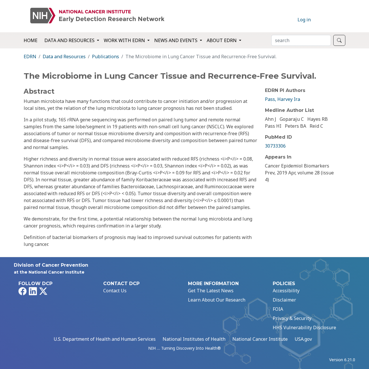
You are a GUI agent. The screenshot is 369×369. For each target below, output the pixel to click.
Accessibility (286, 290)
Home (30, 40)
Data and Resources (64, 56)
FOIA (278, 309)
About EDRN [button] (222, 40)
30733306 (275, 146)
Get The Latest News (211, 290)
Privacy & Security (292, 318)
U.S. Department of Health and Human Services (105, 339)
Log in (304, 19)
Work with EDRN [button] (125, 40)
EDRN (30, 56)
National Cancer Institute (260, 339)
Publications (105, 56)
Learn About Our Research (216, 300)
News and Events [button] (176, 40)
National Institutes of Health (194, 339)
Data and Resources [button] (70, 40)
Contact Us (115, 290)
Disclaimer (284, 300)
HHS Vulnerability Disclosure (304, 327)
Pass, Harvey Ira (282, 99)
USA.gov (303, 339)
